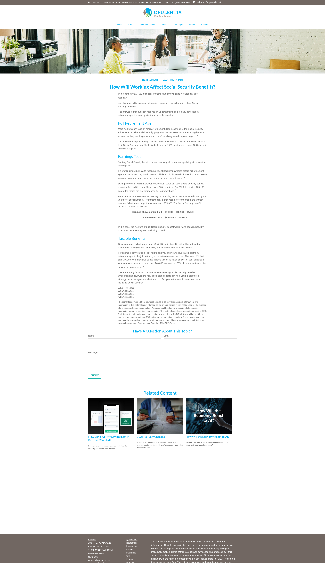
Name (91, 335)
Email (166, 335)
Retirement (131, 543)
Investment (131, 546)
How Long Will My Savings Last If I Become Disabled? (109, 438)
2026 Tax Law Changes (151, 436)
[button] (119, 24)
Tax (128, 556)
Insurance (131, 552)
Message (93, 352)
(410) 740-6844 (183, 2)
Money (129, 559)
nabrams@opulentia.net (209, 2)
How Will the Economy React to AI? (207, 436)
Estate (129, 549)
